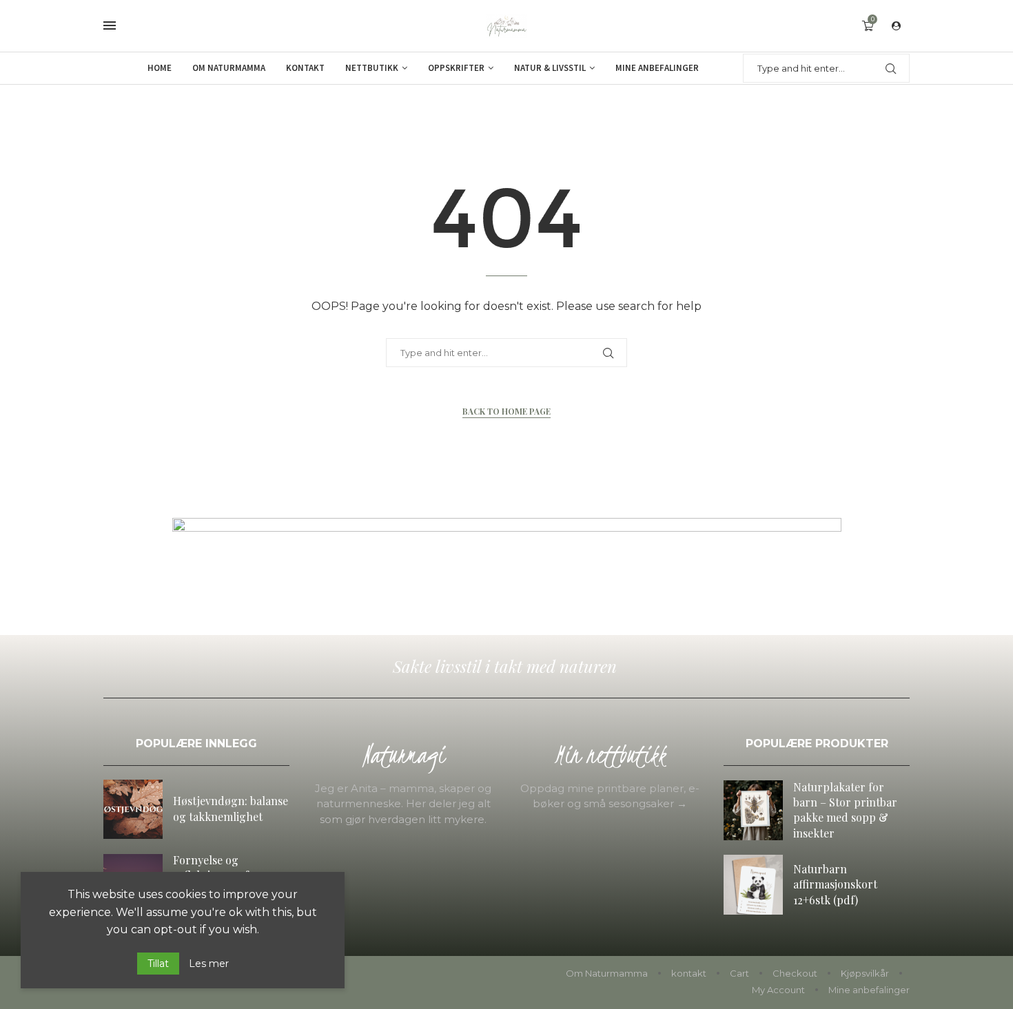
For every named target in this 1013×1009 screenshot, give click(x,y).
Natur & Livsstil (550, 68)
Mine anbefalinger (657, 68)
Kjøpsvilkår (865, 973)
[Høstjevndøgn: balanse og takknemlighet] (133, 809)
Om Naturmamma (228, 68)
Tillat (158, 963)
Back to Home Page (506, 411)
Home (159, 68)
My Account (778, 989)
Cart (739, 973)
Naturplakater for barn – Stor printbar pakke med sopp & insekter (845, 810)
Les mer (209, 963)
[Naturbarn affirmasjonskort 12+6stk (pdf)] (753, 884)
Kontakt (305, 68)
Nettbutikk (371, 68)
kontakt (688, 973)
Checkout (794, 973)
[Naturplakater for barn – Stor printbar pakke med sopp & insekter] (753, 810)
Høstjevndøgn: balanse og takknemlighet (230, 808)
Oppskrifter (456, 68)
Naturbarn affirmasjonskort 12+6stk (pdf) (835, 884)
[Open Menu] (109, 25)
